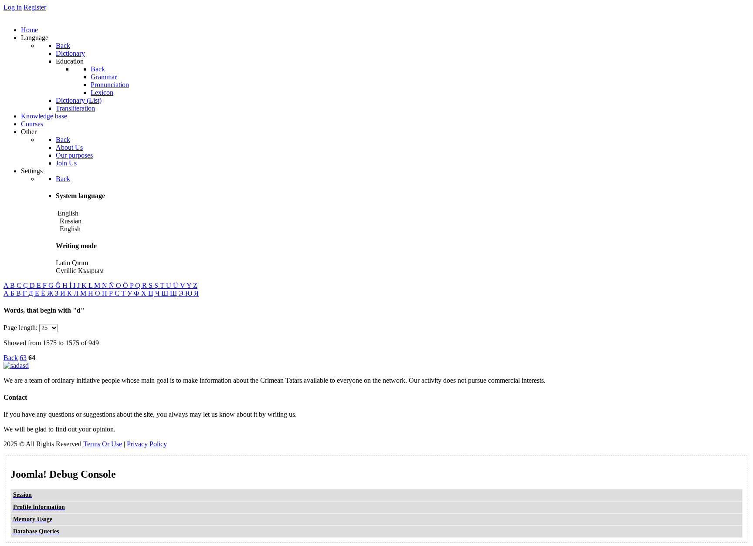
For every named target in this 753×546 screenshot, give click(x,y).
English (69, 229)
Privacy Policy (147, 444)
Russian (69, 221)
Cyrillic (66, 270)
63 (23, 357)
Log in (12, 7)
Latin (63, 262)
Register (35, 7)
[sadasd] (16, 365)
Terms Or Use (102, 444)
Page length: (20, 327)
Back (10, 357)
